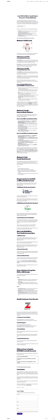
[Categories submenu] (42, 1)
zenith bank (22, 387)
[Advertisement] (27, 8)
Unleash (8, 1)
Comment (18, 394)
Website (18, 408)
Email (18, 405)
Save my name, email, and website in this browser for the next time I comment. (28, 411)
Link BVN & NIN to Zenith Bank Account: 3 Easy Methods (27, 17)
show (24, 26)
